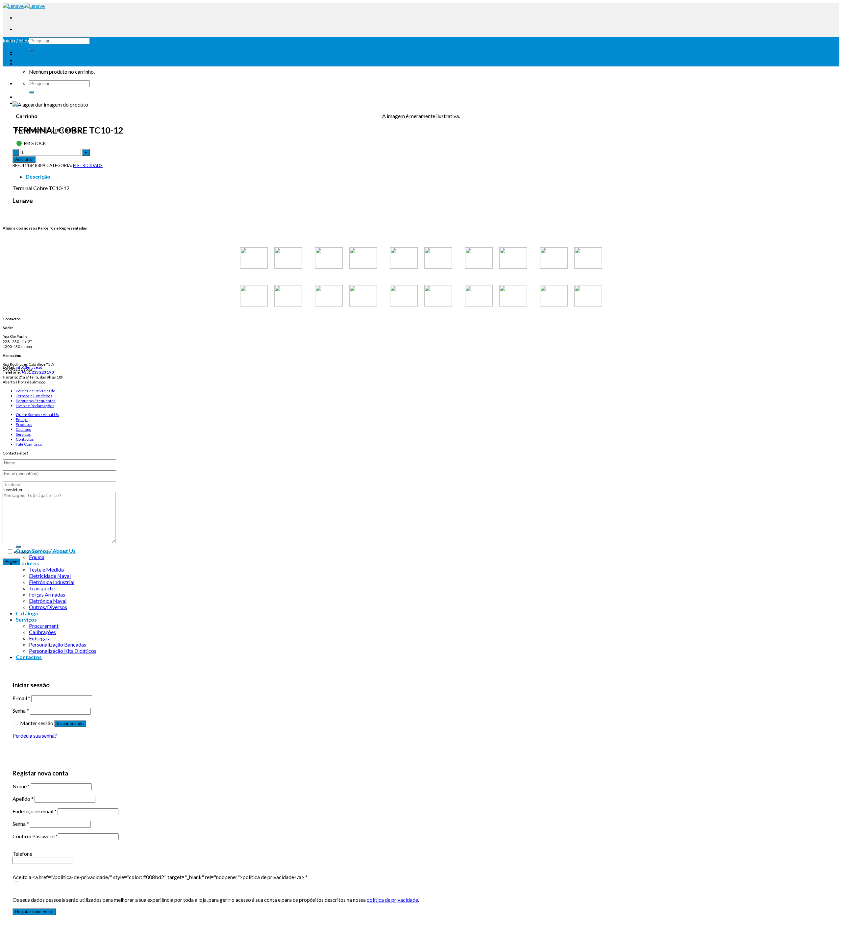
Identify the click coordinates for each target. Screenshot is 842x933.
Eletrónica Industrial (51, 582)
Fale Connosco (29, 444)
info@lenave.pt (29, 367)
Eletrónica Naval (47, 601)
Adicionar (24, 159)
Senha (20, 710)
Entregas (39, 638)
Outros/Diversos (48, 607)
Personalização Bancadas (57, 644)
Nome (21, 786)
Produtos (24, 424)
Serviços (23, 434)
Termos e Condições (34, 395)
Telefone (22, 853)
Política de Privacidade (35, 390)
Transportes (43, 588)
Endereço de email (34, 811)
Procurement (44, 626)
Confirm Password (35, 836)
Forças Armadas (47, 594)
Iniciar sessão (70, 723)
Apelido (23, 799)
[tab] (428, 176)
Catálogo (23, 429)
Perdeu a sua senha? (34, 735)
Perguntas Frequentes (36, 400)
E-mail (21, 698)
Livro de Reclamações (35, 405)
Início (9, 40)
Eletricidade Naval (50, 576)
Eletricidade (32, 40)
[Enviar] (31, 50)
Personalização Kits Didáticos (62, 651)
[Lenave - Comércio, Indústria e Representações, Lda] (24, 6)
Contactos (25, 439)
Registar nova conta (34, 911)
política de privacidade (48, 552)
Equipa (22, 419)
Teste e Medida (46, 569)
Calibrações (42, 632)
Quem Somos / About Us (37, 414)
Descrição (38, 176)
